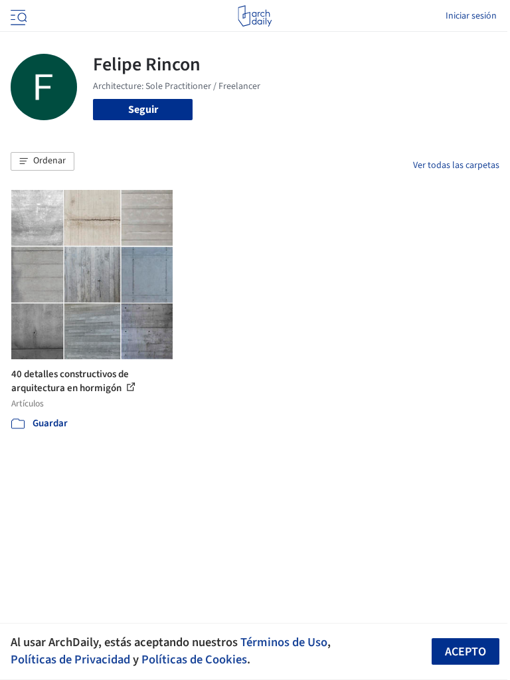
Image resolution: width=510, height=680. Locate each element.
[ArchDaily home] (255, 16)
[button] (42, 161)
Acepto (465, 651)
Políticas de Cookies (194, 659)
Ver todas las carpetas (456, 165)
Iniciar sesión (471, 16)
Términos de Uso (283, 642)
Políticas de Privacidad (70, 659)
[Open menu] (17, 16)
